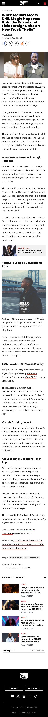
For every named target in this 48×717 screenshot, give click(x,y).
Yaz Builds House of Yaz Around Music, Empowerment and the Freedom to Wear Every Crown (32, 623)
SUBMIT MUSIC (34, 688)
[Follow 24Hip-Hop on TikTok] (36, 696)
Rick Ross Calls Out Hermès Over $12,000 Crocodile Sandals (31, 639)
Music (10, 10)
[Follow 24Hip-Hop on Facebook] (30, 696)
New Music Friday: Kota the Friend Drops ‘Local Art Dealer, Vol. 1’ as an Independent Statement (23, 544)
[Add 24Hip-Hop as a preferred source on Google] (16, 43)
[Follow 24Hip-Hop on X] (18, 696)
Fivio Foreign (16, 557)
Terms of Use (32, 707)
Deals (33, 712)
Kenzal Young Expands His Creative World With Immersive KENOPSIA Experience (32, 606)
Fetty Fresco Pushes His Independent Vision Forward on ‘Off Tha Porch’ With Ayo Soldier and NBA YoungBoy (32, 590)
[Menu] (4, 3)
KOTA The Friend (32, 557)
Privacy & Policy (16, 707)
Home (4, 10)
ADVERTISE (14, 688)
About (14, 712)
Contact (24, 712)
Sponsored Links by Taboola (37, 650)
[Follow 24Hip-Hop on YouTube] (12, 696)
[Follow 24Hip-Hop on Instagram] (24, 696)
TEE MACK (8, 35)
